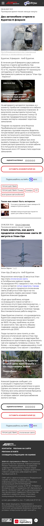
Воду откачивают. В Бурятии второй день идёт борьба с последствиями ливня (20, 363)
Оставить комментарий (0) (22, 169)
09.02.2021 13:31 (7, 9)
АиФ (15, 268)
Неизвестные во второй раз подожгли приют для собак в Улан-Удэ (24, 212)
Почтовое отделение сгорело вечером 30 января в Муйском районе (25, 205)
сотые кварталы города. (28, 286)
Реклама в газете (10, 452)
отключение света (19, 279)
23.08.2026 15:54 (7, 225)
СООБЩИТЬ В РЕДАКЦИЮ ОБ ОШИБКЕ (19, 455)
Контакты (7, 448)
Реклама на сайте (22, 448)
